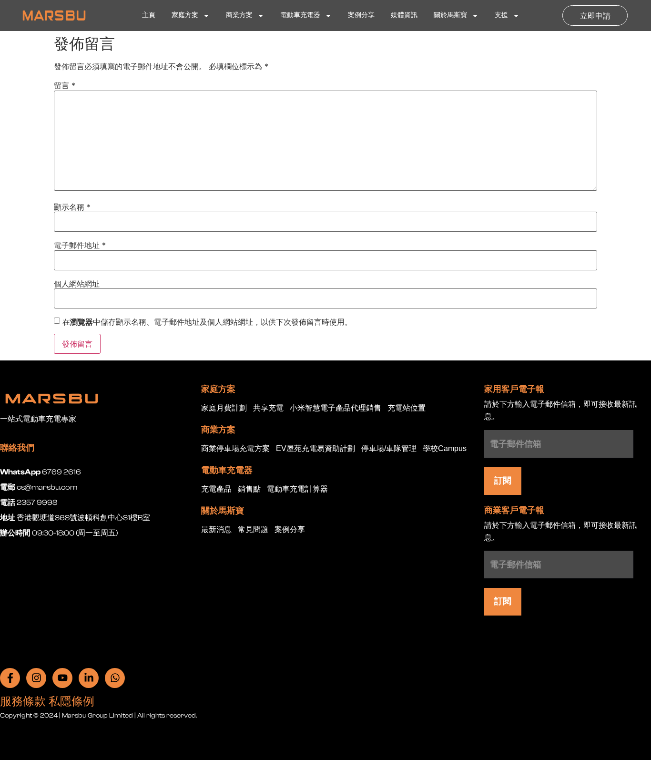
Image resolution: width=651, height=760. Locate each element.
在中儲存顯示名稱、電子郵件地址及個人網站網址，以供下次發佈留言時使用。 (207, 322)
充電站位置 (406, 408)
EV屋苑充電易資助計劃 (315, 449)
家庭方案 (185, 15)
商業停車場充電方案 (235, 449)
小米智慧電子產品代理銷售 (335, 408)
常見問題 (253, 530)
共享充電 (268, 408)
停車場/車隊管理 (389, 449)
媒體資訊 (404, 15)
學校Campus (445, 449)
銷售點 (249, 489)
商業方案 (239, 15)
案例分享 (361, 15)
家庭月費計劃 (224, 408)
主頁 (148, 15)
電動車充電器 (300, 15)
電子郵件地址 (80, 245)
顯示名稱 (72, 207)
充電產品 (216, 489)
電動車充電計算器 (297, 489)
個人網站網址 (77, 284)
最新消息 (216, 530)
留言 (64, 85)
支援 (501, 15)
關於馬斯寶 (450, 15)
